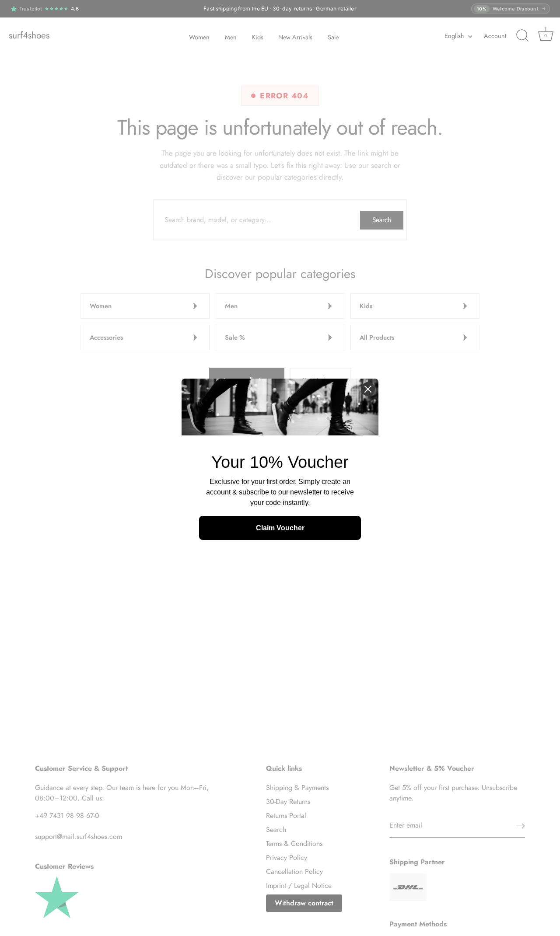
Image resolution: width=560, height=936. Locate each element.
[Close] (367, 389)
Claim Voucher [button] (280, 528)
